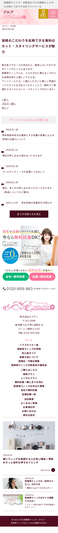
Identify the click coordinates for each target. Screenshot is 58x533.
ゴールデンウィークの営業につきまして (23, 171)
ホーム (29, 340)
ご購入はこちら (29, 369)
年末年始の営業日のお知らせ (36, 202)
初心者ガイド (29, 353)
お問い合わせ (29, 411)
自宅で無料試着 (29, 390)
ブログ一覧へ (9, 103)
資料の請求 (29, 415)
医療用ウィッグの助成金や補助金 (29, 365)
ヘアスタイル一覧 (29, 344)
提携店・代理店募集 (29, 361)
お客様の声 (29, 407)
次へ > (5, 107)
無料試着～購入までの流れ (29, 382)
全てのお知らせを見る (29, 214)
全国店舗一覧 (29, 394)
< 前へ (5, 99)
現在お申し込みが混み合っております (22, 155)
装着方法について (29, 357)
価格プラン (29, 374)
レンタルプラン (29, 378)
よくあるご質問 (29, 403)
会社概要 (29, 399)
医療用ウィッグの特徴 (29, 348)
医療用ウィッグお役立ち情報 (29, 386)
